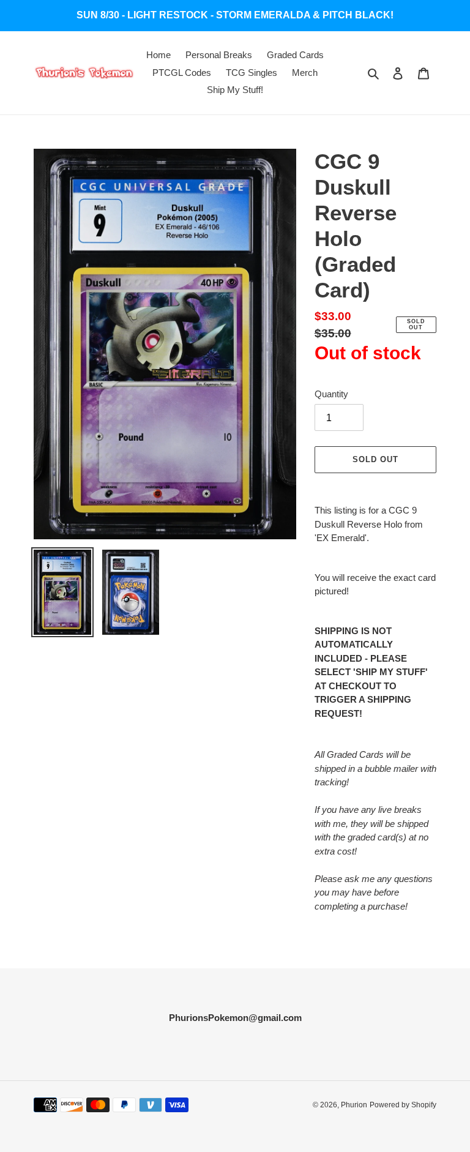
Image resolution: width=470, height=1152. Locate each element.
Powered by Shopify (403, 1105)
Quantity (331, 394)
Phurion (354, 1105)
